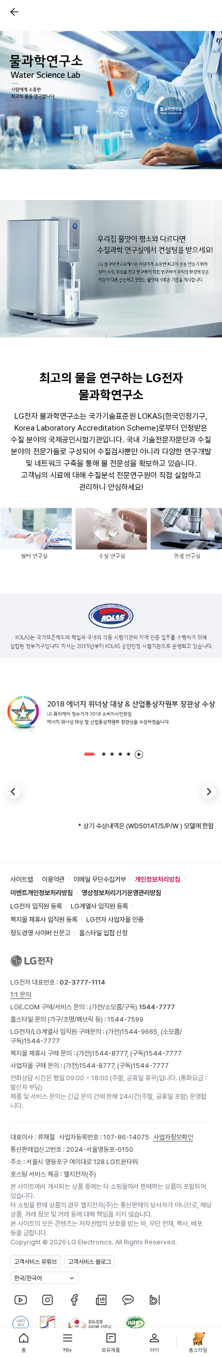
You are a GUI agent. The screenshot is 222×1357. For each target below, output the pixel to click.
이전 (13, 791)
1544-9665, (141, 1031)
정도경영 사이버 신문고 (40, 933)
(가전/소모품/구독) (131, 1007)
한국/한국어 (28, 1278)
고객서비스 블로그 (89, 1261)
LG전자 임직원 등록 (36, 906)
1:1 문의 (20, 994)
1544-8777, (111, 1053)
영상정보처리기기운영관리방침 (121, 893)
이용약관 (53, 879)
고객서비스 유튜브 (35, 1261)
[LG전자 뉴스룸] (101, 1300)
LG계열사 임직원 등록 (99, 906)
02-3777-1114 (82, 982)
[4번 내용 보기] (120, 754)
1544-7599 (125, 1019)
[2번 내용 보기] (104, 754)
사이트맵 (21, 879)
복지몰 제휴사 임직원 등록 (43, 919)
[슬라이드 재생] (139, 754)
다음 (208, 791)
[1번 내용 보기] (89, 754)
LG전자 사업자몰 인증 (115, 919)
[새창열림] (20, 1300)
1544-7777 (42, 1041)
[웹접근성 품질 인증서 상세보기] (135, 1324)
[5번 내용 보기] (128, 754)
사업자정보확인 (173, 1137)
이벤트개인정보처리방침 (41, 893)
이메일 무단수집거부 (99, 879)
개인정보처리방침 (157, 879)
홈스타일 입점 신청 (103, 933)
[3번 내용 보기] (112, 754)
